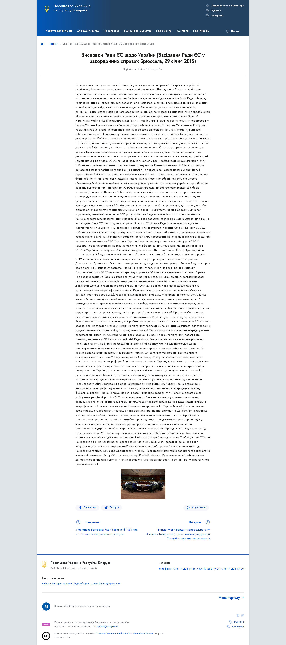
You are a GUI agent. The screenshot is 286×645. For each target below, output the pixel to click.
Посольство (111, 31)
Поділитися (90, 507)
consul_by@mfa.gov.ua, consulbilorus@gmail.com (93, 583)
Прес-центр (164, 31)
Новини (53, 44)
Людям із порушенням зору (227, 5)
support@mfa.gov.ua (107, 626)
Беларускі (217, 15)
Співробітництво (88, 31)
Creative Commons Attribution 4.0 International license (124, 634)
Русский (216, 10)
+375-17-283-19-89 (232, 569)
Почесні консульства (137, 31)
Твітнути (114, 507)
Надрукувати (199, 507)
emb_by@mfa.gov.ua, (54, 583)
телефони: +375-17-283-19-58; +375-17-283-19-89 (190, 569)
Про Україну (201, 31)
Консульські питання (59, 31)
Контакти (182, 31)
